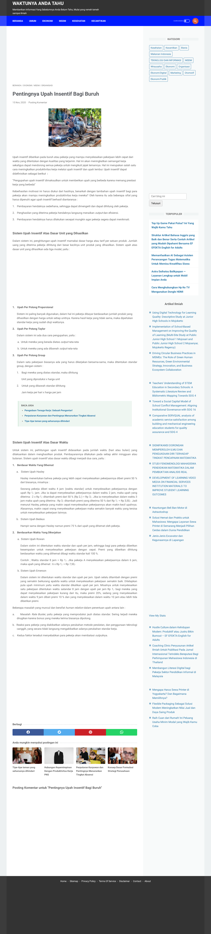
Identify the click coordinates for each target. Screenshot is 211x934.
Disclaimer (124, 881)
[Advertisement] (75, 55)
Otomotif (189, 72)
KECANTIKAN (98, 21)
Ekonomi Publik (158, 79)
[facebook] (28, 732)
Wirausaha (156, 66)
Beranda (18, 21)
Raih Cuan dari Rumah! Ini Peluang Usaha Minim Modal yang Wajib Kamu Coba (174, 722)
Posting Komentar (38, 102)
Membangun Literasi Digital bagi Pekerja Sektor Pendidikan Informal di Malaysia (174, 672)
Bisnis (184, 47)
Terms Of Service (107, 881)
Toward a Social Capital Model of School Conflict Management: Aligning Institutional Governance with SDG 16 (174, 405)
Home (63, 881)
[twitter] (59, 732)
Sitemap (74, 881)
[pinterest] (90, 732)
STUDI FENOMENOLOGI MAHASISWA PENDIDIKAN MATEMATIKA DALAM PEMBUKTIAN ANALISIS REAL (174, 467)
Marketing (175, 72)
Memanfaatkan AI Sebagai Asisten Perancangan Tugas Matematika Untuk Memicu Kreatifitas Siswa (172, 259)
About (148, 881)
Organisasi (184, 66)
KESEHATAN (78, 21)
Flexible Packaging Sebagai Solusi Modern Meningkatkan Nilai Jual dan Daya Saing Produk (173, 708)
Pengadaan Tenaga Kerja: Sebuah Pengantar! (49, 410)
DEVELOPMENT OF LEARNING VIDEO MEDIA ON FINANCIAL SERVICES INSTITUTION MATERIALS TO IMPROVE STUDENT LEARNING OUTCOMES (174, 486)
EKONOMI (47, 21)
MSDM (62, 21)
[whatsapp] (121, 732)
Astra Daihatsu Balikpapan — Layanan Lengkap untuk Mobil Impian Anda (169, 275)
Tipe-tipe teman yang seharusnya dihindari (47, 421)
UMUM (32, 21)
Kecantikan (171, 47)
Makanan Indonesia (161, 54)
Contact (137, 881)
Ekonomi (170, 66)
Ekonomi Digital (158, 72)
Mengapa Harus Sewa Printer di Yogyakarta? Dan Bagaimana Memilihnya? (170, 693)
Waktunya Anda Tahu (38, 3)
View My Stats (157, 615)
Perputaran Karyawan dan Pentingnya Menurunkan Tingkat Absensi (60, 415)
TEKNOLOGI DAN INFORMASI (166, 60)
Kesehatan (156, 47)
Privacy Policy (88, 881)
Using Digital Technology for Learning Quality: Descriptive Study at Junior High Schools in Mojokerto (174, 316)
